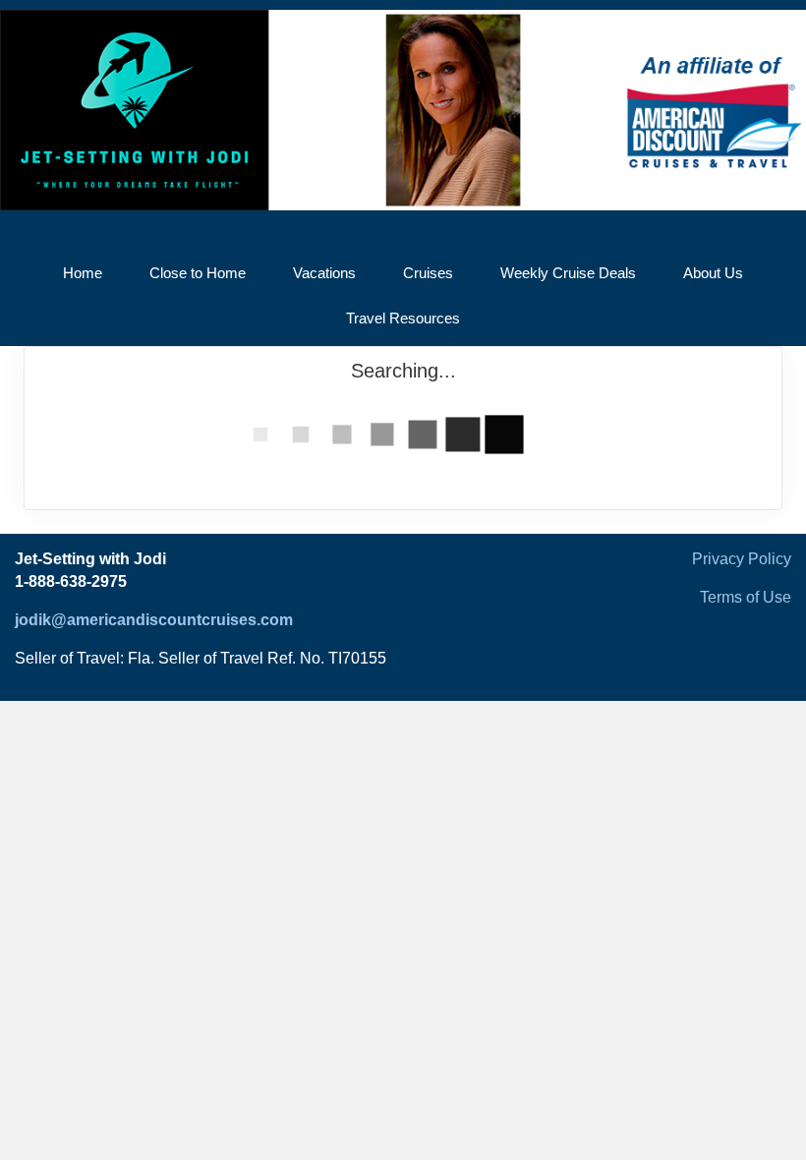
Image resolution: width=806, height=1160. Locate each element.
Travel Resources (403, 318)
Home (82, 272)
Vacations (324, 272)
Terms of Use (745, 597)
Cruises (428, 272)
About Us (713, 272)
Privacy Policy (741, 559)
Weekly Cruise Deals (568, 272)
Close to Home (197, 272)
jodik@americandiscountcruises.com (154, 619)
